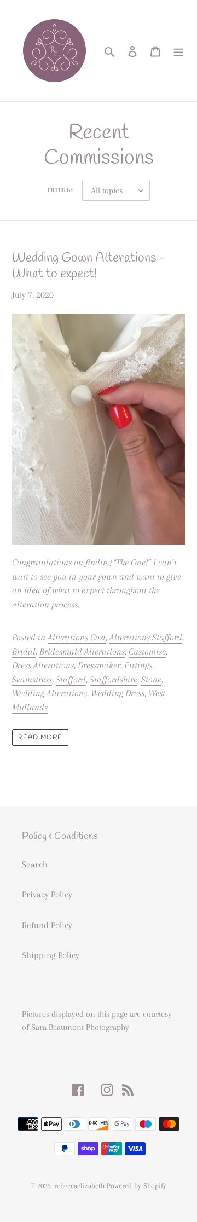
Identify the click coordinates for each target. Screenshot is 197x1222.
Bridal (24, 651)
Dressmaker (99, 665)
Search (35, 864)
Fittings (138, 665)
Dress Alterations (43, 665)
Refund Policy (47, 925)
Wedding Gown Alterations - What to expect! (89, 266)
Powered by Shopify (136, 1186)
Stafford (71, 679)
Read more (40, 737)
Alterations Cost (77, 637)
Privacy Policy (47, 894)
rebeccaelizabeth (79, 1186)
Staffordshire (113, 679)
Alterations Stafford (145, 637)
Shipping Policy (50, 955)
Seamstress (32, 679)
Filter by (60, 190)
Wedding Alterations (49, 693)
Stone (151, 679)
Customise (147, 651)
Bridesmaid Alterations (82, 651)
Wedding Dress (117, 693)
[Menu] (178, 50)
